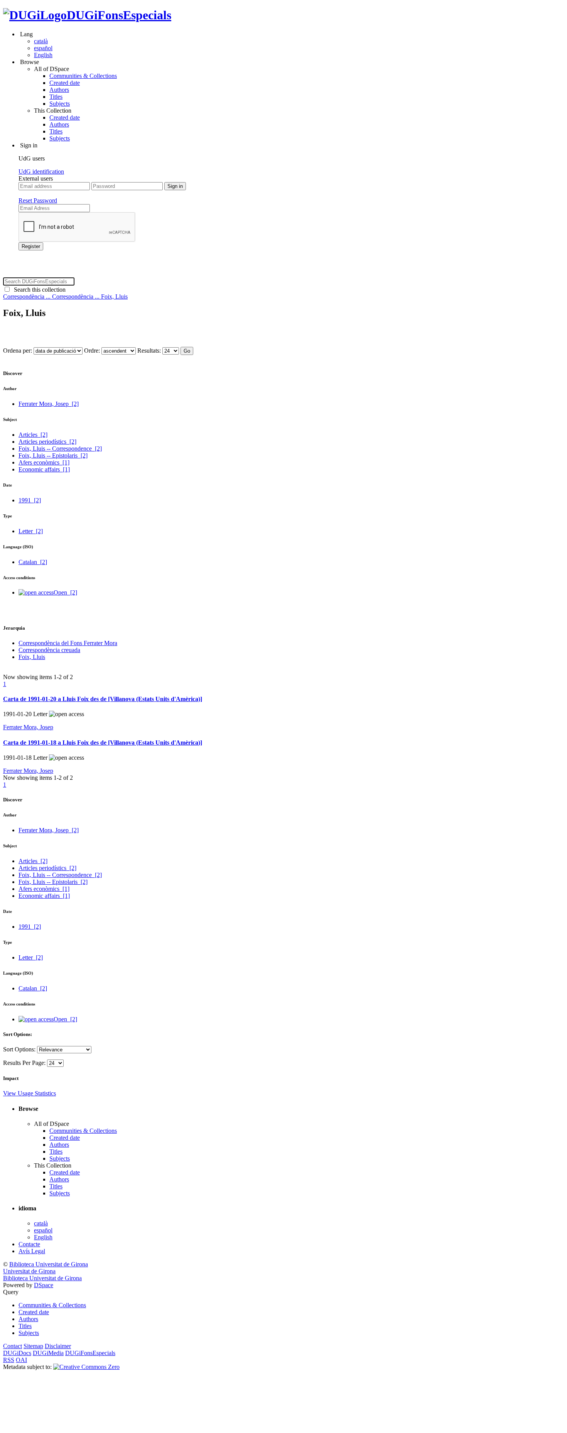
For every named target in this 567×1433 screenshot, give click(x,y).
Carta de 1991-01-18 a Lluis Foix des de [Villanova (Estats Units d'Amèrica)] (102, 742)
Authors (59, 89)
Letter (31, 531)
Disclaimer (58, 1346)
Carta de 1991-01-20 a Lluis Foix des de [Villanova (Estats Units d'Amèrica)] (102, 699)
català (41, 41)
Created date (64, 82)
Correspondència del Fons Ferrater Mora (68, 643)
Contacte (29, 1244)
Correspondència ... (27, 296)
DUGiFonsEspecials (119, 15)
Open (65, 592)
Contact (12, 1346)
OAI (21, 1360)
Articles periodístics (47, 441)
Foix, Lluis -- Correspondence (60, 448)
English (43, 55)
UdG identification (41, 171)
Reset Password (38, 200)
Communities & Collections (83, 76)
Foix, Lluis (114, 296)
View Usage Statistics (29, 1093)
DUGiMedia (48, 1353)
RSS (8, 1360)
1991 (30, 500)
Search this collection (38, 289)
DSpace (43, 1285)
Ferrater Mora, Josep (49, 403)
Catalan (33, 562)
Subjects (59, 103)
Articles (33, 434)
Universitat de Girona (29, 1271)
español (43, 48)
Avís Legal (32, 1251)
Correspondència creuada (49, 650)
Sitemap (33, 1346)
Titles (55, 96)
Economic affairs (44, 469)
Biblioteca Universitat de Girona (48, 1264)
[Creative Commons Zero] (86, 1367)
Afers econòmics (44, 462)
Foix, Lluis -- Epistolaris (53, 455)
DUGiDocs (17, 1353)
